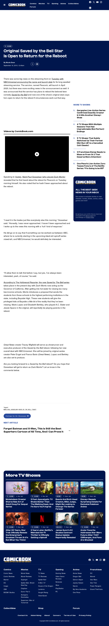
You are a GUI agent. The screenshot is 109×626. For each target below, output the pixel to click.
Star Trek (93, 583)
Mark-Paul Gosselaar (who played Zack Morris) (43, 176)
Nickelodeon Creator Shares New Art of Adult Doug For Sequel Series (17, 503)
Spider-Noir (42, 580)
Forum (33, 7)
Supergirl (24, 580)
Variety (18, 176)
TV (48, 4)
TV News (41, 573)
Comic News (8, 573)
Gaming (55, 4)
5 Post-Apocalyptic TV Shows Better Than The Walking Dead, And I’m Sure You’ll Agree (42, 503)
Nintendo (59, 582)
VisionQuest (42, 596)
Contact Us (23, 615)
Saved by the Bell (19, 94)
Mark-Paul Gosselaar (11, 409)
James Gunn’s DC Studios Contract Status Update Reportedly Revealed (66, 534)
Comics (33, 4)
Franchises (96, 569)
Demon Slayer (78, 580)
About (47, 615)
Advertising (36, 615)
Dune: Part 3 (25, 591)
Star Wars (93, 580)
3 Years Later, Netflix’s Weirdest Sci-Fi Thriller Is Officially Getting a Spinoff (42, 534)
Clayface (24, 588)
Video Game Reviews (60, 577)
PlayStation (60, 588)
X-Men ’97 (41, 583)
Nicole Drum (10, 62)
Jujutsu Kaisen (78, 583)
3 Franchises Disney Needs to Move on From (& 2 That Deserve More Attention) (91, 154)
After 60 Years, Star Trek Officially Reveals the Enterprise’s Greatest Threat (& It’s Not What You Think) (17, 535)
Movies (42, 4)
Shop (40, 608)
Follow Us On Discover (16, 416)
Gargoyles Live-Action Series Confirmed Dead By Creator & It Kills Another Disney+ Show (91, 114)
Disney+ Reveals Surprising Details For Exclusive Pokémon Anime (91, 503)
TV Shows (8, 46)
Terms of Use (89, 216)
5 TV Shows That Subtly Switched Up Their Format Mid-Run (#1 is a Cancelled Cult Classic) (90, 142)
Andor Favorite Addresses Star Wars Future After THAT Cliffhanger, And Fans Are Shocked (91, 535)
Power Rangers (95, 586)
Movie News (25, 573)
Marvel (6, 580)
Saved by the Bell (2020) (27, 409)
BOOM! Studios (9, 592)
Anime (63, 4)
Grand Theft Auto (96, 589)
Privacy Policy (90, 217)
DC (5, 583)
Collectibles (73, 4)
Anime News (77, 573)
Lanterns (41, 589)
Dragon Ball (77, 576)
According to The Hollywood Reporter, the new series (36, 282)
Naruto (75, 586)
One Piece (76, 592)
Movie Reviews (26, 576)
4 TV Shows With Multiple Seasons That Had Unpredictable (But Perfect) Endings (90, 128)
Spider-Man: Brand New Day (27, 584)
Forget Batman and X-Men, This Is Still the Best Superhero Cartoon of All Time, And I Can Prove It (33, 430)
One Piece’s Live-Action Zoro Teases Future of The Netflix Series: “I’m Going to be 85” (91, 166)
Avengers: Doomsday (25, 596)
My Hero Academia (80, 589)
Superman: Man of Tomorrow (27, 601)
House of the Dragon (45, 586)
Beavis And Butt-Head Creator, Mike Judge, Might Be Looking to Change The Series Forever (66, 504)
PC (57, 591)
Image (6, 586)
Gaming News (61, 573)
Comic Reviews (9, 576)
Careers (57, 615)
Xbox (57, 585)
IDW (5, 589)
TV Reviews (42, 576)
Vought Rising (43, 592)
